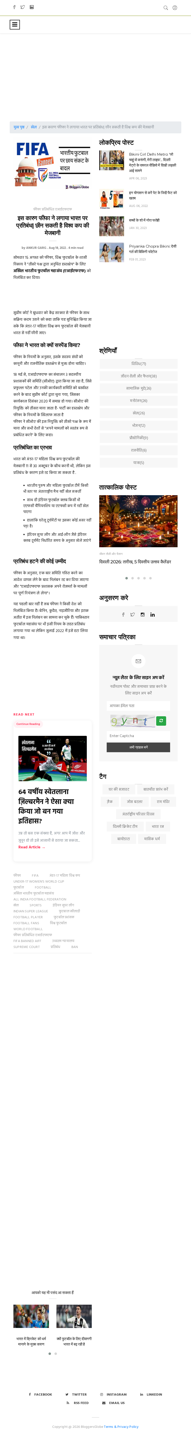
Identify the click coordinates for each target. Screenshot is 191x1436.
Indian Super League (30, 911)
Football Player (28, 917)
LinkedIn (154, 1395)
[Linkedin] (32, 8)
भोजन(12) (138, 426)
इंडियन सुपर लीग (63, 905)
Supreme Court (26, 947)
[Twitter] (22, 8)
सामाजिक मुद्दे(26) (138, 389)
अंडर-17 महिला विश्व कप (64, 875)
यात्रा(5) (138, 463)
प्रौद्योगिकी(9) (139, 438)
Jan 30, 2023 (138, 228)
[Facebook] (14, 8)
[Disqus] (52, 1034)
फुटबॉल (18, 887)
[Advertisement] (102, 73)
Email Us (117, 1403)
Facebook (43, 1395)
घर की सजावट (119, 790)
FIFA (35, 875)
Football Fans (26, 923)
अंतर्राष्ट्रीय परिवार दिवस (138, 814)
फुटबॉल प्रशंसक (64, 917)
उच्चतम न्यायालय (63, 941)
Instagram (117, 1395)
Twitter (79, 1395)
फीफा (17, 875)
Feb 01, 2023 (137, 259)
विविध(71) (139, 364)
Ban (74, 947)
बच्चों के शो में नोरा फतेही (144, 220)
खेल (34, 127)
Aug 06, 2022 (138, 206)
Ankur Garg (36, 248)
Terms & (110, 1427)
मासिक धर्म (152, 839)
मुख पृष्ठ (19, 127)
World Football (28, 929)
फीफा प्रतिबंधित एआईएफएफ (52, 209)
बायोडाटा (123, 839)
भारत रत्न (158, 827)
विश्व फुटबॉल (58, 923)
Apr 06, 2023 (138, 178)
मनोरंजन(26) (138, 401)
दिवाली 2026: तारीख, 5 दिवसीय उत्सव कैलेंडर (135, 562)
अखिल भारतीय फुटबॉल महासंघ (33, 893)
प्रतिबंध (55, 947)
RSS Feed (81, 1403)
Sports (36, 905)
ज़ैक (109, 802)
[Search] (166, 7)
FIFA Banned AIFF (27, 941)
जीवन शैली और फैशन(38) (139, 376)
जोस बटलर (135, 802)
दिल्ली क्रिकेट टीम (125, 827)
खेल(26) (139, 413)
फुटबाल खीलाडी (69, 911)
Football (43, 887)
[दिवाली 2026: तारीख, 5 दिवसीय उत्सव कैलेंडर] (138, 521)
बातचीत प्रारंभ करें (155, 790)
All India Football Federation (39, 899)
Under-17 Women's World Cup (38, 881)
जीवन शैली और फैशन (111, 554)
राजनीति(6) (139, 451)
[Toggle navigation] (15, 24)
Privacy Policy (128, 1427)
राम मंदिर (163, 802)
